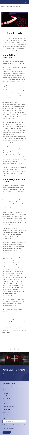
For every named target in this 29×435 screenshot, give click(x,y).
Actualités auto (9, 6)
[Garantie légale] (10, 349)
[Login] (25, 2)
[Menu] (27, 2)
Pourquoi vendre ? (6, 398)
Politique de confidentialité (8, 406)
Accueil (3, 6)
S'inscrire (7, 432)
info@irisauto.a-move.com (8, 389)
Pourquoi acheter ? (6, 401)
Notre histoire (5, 395)
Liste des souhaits (6, 414)
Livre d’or (4, 403)
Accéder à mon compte (7, 412)
